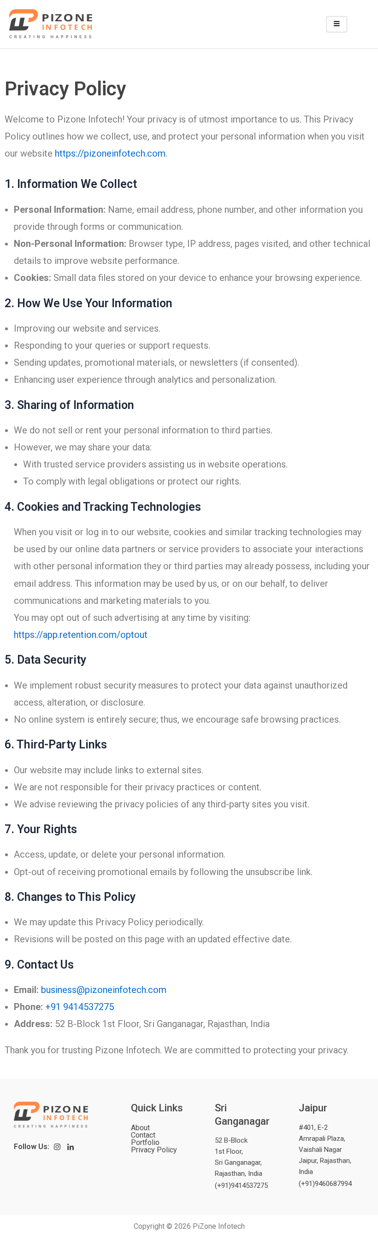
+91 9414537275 (79, 1006)
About (140, 1128)
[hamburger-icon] (336, 24)
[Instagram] (57, 1147)
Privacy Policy (154, 1150)
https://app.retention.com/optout (81, 634)
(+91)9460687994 (325, 1184)
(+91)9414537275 (241, 1185)
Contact (143, 1135)
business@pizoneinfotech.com (103, 989)
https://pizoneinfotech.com (110, 153)
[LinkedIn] (70, 1147)
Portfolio (145, 1142)
